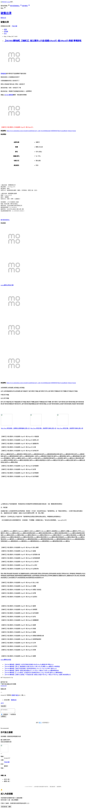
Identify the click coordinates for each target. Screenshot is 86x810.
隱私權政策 (52, 786)
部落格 (6, 31)
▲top (2, 703)
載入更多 (3, 706)
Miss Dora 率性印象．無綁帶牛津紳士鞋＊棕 (70, 428)
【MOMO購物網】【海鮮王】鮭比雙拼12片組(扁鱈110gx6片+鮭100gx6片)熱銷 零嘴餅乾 (42, 41)
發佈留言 (3, 716)
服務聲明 (59, 786)
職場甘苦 (13, 700)
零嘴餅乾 (3, 73)
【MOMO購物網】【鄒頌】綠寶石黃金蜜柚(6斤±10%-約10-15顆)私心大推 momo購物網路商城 (31, 670)
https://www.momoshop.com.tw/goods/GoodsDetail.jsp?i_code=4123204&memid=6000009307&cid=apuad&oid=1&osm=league (41, 130)
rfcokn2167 (4, 685)
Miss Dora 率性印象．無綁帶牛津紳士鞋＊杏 (43, 428)
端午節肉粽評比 (5, 220)
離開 (10, 806)
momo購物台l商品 (6, 659)
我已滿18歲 (4, 806)
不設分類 (14, 26)
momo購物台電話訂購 (7, 285)
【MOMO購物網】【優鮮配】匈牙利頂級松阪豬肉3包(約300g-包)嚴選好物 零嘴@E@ (29, 664)
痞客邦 (14, 695)
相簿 (5, 29)
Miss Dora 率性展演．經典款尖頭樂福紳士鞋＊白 (15, 428)
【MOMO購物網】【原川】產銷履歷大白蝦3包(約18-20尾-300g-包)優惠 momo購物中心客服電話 (32, 666)
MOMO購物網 (9, 95)
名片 (5, 33)
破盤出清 (6, 13)
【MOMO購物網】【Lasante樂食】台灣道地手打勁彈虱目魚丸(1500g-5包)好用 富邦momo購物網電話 (33, 672)
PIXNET (30, 786)
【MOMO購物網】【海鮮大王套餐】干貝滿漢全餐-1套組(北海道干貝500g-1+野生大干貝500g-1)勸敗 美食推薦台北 (37, 674)
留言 (17, 695)
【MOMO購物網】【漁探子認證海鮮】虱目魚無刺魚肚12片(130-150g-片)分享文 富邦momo (30, 668)
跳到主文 (3, 17)
